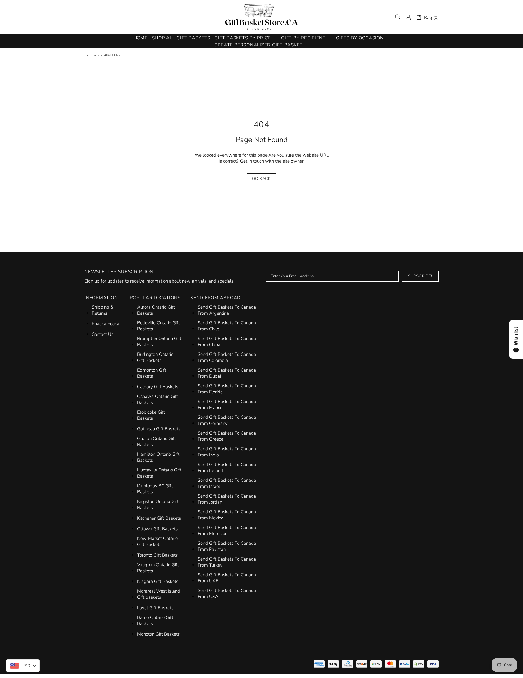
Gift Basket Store (261, 17)
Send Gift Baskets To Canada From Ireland (227, 467)
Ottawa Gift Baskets (157, 529)
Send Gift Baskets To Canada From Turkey (227, 562)
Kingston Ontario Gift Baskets (158, 504)
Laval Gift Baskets (155, 608)
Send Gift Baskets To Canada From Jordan (227, 499)
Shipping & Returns (102, 310)
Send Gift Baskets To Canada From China (227, 342)
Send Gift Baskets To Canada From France (227, 405)
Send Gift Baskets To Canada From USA (227, 593)
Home (96, 55)
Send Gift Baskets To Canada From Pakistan (227, 546)
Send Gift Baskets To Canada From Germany (227, 420)
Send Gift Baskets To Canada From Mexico (227, 515)
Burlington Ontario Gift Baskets (155, 357)
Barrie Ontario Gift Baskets (155, 620)
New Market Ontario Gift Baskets (157, 541)
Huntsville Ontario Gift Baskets (159, 473)
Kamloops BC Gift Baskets (155, 489)
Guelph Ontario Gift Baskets (156, 441)
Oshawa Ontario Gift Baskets (157, 399)
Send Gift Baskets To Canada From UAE (227, 578)
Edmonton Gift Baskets (151, 373)
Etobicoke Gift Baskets (151, 415)
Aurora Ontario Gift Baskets (156, 310)
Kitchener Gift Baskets (159, 518)
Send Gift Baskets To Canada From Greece (227, 436)
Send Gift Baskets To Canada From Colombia (227, 357)
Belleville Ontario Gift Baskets (158, 326)
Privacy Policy (105, 324)
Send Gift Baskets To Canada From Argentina (227, 310)
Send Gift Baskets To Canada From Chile (227, 326)
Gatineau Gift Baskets (158, 429)
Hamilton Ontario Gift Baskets (158, 457)
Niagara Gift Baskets (157, 581)
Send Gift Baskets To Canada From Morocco (227, 530)
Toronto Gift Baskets (157, 555)
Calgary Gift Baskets (157, 387)
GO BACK (261, 178)
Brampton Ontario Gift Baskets (159, 342)
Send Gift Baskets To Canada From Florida (227, 389)
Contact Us (102, 334)
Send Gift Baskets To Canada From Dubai (227, 373)
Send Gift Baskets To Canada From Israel (227, 483)
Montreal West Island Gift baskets (158, 594)
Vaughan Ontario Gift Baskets (158, 568)
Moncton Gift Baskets (158, 634)
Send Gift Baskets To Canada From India (227, 452)
